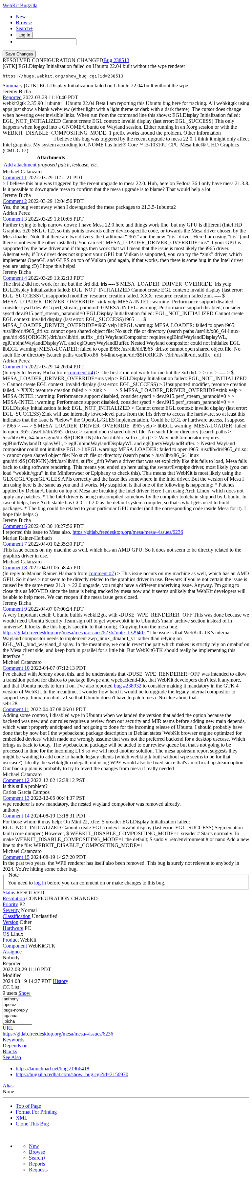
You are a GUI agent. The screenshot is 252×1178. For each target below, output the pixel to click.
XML (22, 1118)
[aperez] (17, 1005)
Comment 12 (16, 780)
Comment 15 (16, 857)
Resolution (14, 898)
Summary (13, 85)
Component (15, 946)
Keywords (13, 1039)
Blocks (10, 1051)
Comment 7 (15, 544)
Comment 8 (15, 567)
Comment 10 (16, 668)
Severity (11, 910)
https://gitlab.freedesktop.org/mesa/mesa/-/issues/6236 (128, 532)
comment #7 (101, 573)
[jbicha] (17, 1021)
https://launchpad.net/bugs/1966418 (52, 1068)
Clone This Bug (32, 1123)
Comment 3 (15, 219)
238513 (121, 60)
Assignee (12, 951)
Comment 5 (15, 366)
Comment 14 (16, 815)
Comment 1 (15, 177)
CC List (11, 987)
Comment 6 (15, 526)
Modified (12, 975)
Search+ (24, 28)
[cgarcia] (17, 1016)
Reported (12, 97)
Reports (37, 1164)
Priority (10, 904)
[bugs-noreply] (17, 1010)
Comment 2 (15, 201)
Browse (24, 22)
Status (9, 892)
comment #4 (80, 372)
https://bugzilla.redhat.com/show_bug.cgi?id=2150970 (72, 1074)
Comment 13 (16, 798)
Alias (8, 1085)
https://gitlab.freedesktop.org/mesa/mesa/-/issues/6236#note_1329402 (74, 632)
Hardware (13, 928)
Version (10, 922)
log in (40, 882)
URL (8, 1028)
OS (6, 934)
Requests (38, 1169)
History (60, 981)
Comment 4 (15, 278)
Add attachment (20, 164)
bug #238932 (127, 685)
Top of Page (28, 1106)
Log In (24, 35)
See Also (12, 1057)
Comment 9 (15, 609)
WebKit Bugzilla (20, 5)
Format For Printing (36, 1112)
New (21, 16)
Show (24, 993)
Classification (17, 916)
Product (11, 940)
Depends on (15, 1045)
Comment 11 (16, 709)
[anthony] (17, 999)
